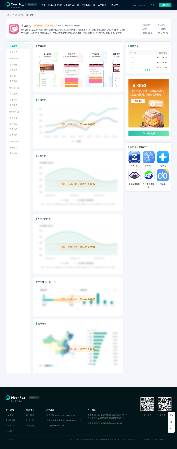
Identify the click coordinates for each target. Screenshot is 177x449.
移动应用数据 (55, 5)
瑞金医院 (148, 165)
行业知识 (30, 415)
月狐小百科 (10, 425)
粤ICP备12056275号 (131, 439)
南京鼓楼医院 (134, 183)
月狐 (7, 15)
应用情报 (30, 425)
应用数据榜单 (18, 15)
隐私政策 (9, 439)
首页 (43, 5)
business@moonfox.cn (65, 415)
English (133, 5)
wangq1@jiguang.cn (72, 420)
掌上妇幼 (30, 15)
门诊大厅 (162, 165)
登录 (153, 5)
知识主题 (30, 420)
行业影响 (9, 430)
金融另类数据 (72, 5)
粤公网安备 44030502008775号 (157, 439)
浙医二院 (134, 165)
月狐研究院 (10, 420)
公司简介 (9, 415)
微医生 (163, 183)
